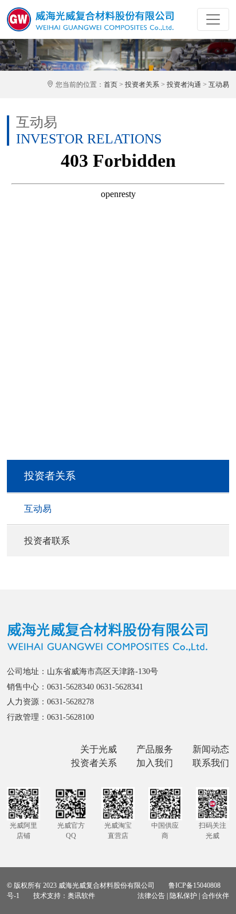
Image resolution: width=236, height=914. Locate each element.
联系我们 (210, 763)
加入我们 (154, 763)
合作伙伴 (215, 896)
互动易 (219, 85)
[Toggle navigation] (213, 19)
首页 (110, 85)
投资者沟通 (184, 85)
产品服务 (154, 749)
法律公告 (151, 896)
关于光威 (98, 749)
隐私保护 (183, 896)
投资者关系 (142, 85)
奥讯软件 (81, 896)
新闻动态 (210, 749)
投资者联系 (47, 541)
